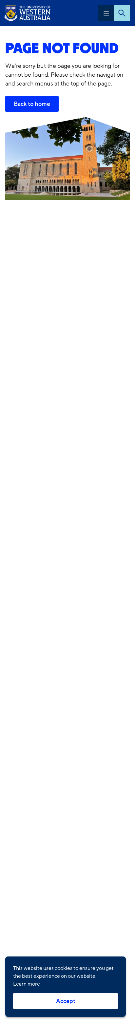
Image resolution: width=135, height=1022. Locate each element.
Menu (106, 13)
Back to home (32, 104)
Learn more (26, 984)
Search (122, 13)
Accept (65, 1001)
